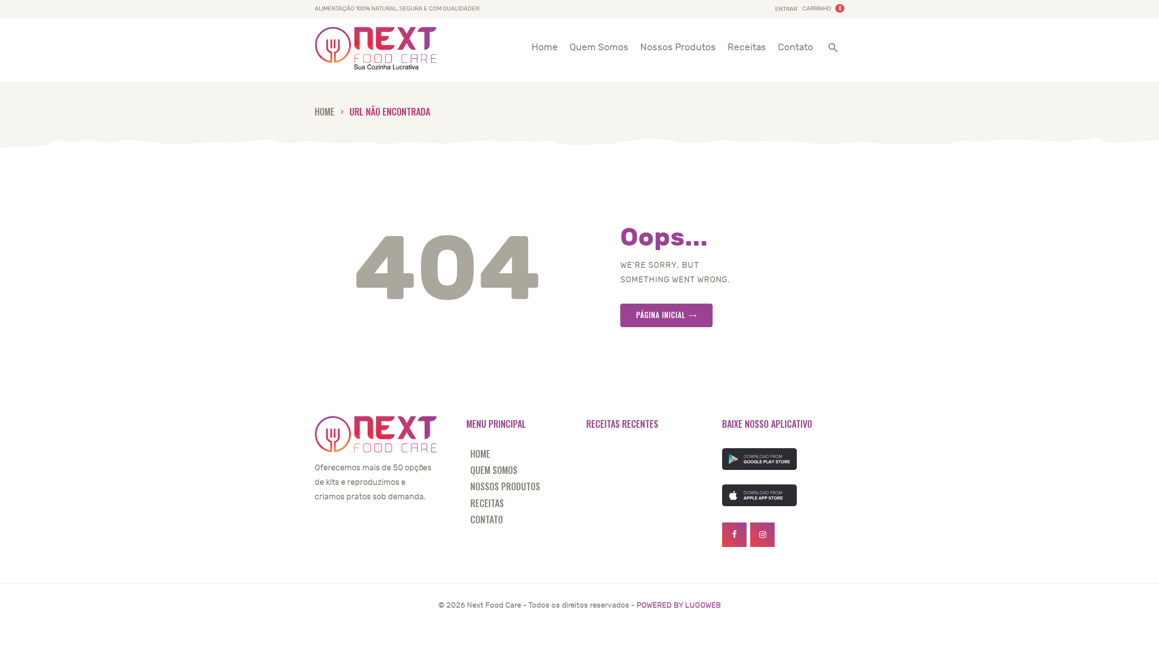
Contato (486, 519)
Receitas (487, 503)
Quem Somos (493, 470)
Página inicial (660, 315)
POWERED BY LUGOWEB (679, 605)
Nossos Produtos (505, 486)
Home (325, 111)
